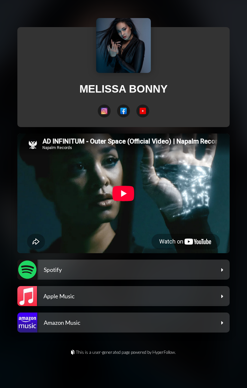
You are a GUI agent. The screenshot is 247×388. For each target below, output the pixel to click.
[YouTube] (142, 110)
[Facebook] (123, 110)
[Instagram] (104, 110)
